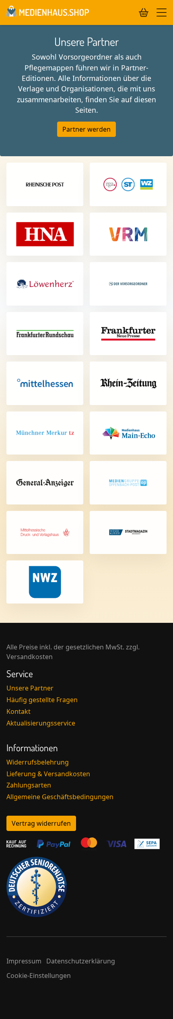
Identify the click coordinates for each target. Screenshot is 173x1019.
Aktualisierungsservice (40, 723)
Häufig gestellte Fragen (42, 699)
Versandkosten (29, 656)
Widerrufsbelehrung (37, 762)
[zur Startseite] (47, 12)
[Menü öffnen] (162, 12)
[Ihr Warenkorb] (143, 12)
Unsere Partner (30, 688)
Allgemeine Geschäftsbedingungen (59, 796)
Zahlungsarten (28, 785)
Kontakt (18, 711)
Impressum (23, 961)
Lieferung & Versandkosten (48, 773)
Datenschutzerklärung (80, 961)
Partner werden (86, 129)
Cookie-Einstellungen (38, 975)
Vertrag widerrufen (41, 823)
